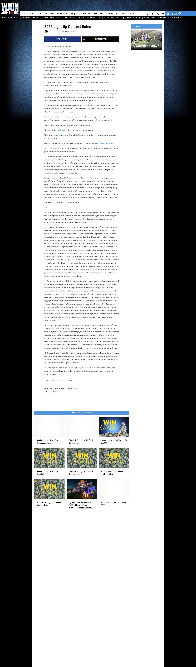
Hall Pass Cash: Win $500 (30, 18)
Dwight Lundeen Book (94, 18)
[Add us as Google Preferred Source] (147, 13)
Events (124, 14)
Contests (56, 392)
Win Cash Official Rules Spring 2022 (113, 503)
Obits (78, 14)
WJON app (61, 130)
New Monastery (163, 18)
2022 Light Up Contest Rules (62, 380)
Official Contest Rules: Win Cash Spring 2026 (47, 441)
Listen (39, 14)
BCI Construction (149, 18)
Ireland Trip (15, 18)
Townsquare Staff (53, 31)
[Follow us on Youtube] (162, 13)
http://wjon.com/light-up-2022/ (102, 143)
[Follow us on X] (157, 13)
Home (24, 14)
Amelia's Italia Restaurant (50, 18)
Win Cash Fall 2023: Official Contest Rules (112, 472)
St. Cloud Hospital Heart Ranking (73, 18)
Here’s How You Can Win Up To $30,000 (114, 441)
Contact (133, 14)
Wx (72, 14)
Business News (62, 14)
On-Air (31, 14)
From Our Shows (112, 14)
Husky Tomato (176, 18)
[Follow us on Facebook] (152, 13)
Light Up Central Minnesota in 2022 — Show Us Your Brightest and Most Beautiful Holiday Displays (81, 505)
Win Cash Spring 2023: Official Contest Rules (48, 503)
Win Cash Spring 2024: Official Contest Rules (81, 472)
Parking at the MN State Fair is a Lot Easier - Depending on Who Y (145, 46)
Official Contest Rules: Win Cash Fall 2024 (47, 472)
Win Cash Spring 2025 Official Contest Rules (81, 441)
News (52, 14)
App (46, 14)
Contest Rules (98, 14)
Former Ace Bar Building (133, 18)
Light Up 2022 (57, 388)
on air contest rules (69, 388)
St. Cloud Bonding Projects (113, 18)
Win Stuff (86, 14)
